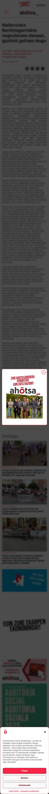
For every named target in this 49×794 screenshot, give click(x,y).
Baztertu (24, 778)
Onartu (25, 770)
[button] (45, 732)
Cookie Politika (14, 791)
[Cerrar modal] (44, 372)
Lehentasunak (24, 785)
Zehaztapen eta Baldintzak (29, 791)
